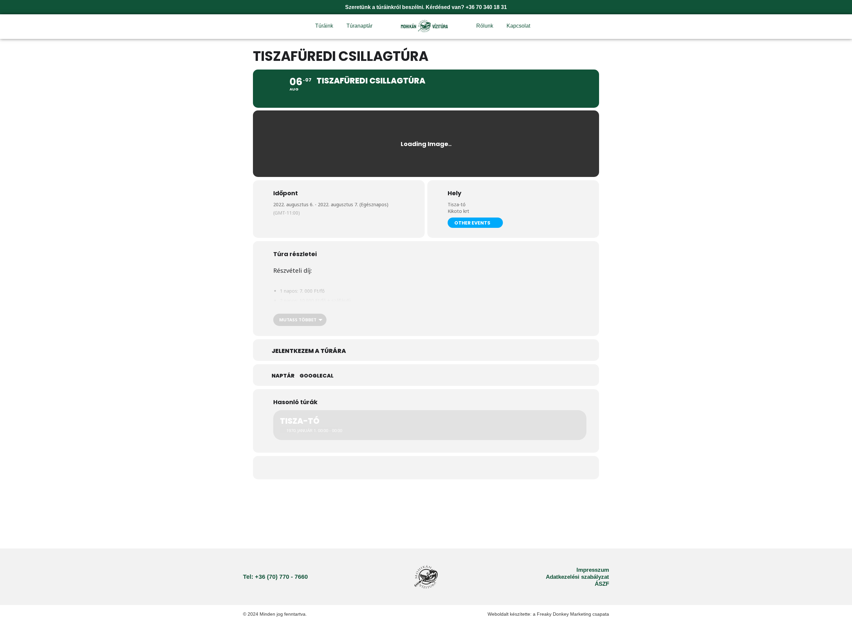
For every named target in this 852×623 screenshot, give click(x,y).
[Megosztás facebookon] (426, 467)
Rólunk (484, 26)
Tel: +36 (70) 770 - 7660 (275, 576)
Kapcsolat (518, 26)
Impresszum (592, 570)
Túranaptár (359, 26)
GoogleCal (316, 376)
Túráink (324, 26)
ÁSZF (602, 584)
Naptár (283, 376)
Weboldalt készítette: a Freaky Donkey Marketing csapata (548, 614)
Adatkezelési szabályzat (577, 577)
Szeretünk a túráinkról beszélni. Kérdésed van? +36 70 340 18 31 (426, 7)
